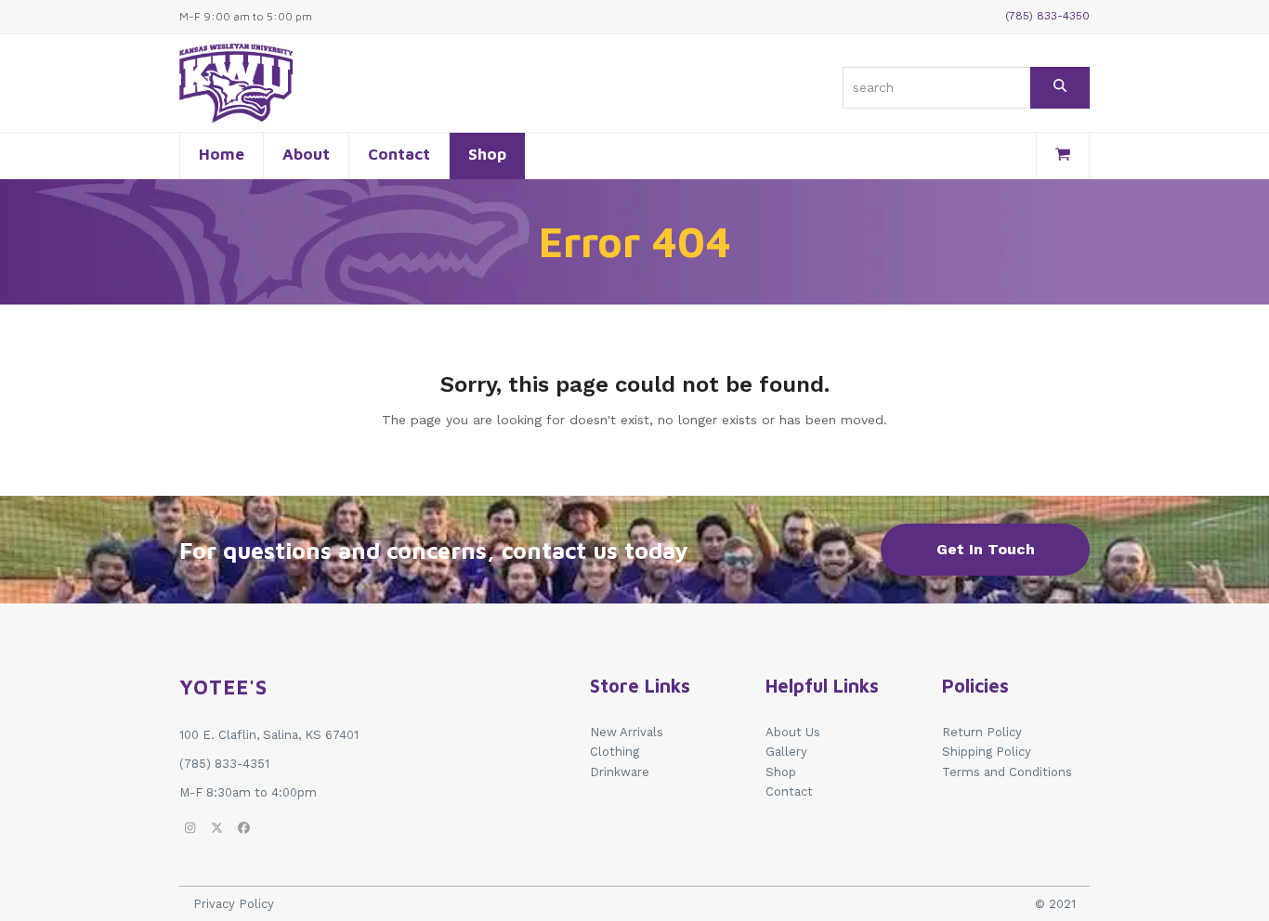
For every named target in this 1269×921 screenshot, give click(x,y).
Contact (789, 791)
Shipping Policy (986, 752)
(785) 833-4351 (224, 764)
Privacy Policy (233, 904)
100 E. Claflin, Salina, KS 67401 (269, 735)
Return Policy (982, 732)
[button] (1063, 156)
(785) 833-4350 (1047, 15)
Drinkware (619, 772)
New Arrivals (626, 732)
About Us (792, 732)
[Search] (1060, 88)
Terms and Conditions (1007, 772)
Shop (780, 772)
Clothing (614, 752)
